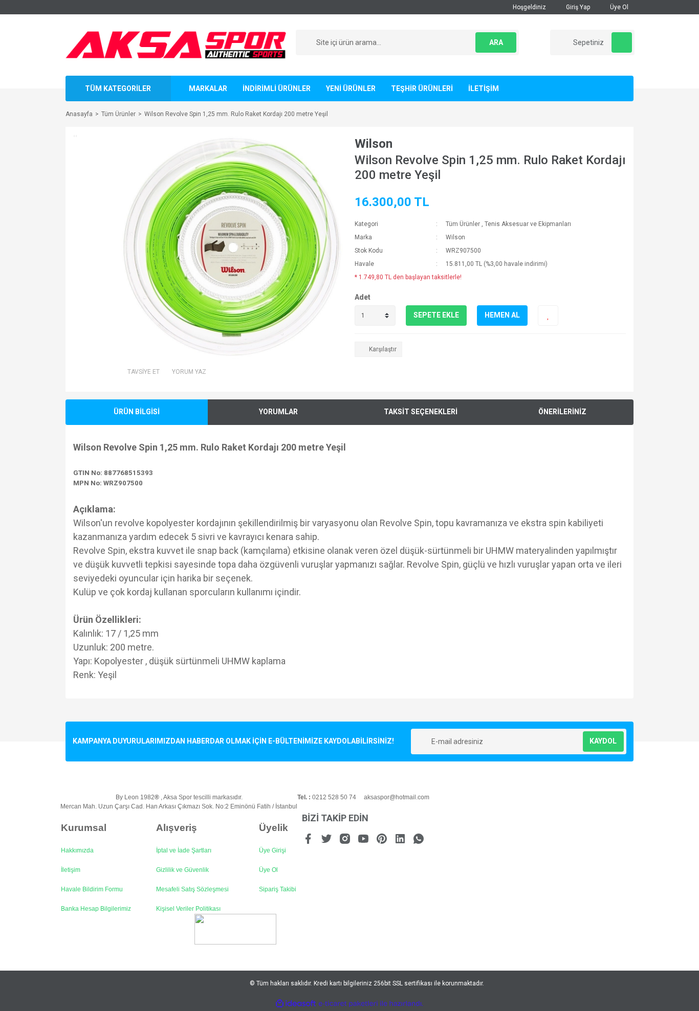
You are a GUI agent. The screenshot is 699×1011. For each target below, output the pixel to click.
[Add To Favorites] (548, 315)
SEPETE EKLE (436, 315)
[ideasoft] (295, 1004)
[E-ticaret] (348, 1003)
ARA (496, 42)
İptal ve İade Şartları (183, 850)
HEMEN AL (502, 315)
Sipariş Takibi (277, 889)
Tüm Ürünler (463, 224)
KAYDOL (603, 741)
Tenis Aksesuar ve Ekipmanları (528, 224)
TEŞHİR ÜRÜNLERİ (422, 88)
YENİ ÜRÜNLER (351, 88)
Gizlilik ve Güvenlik (182, 869)
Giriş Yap (577, 7)
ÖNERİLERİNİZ (562, 412)
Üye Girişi (272, 850)
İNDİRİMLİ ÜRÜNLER (277, 88)
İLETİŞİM (483, 88)
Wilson (373, 144)
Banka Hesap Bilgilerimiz (96, 908)
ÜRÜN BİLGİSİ (137, 412)
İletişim (70, 869)
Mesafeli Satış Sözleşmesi (192, 889)
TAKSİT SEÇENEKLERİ (420, 412)
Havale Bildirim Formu (92, 889)
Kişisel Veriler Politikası (188, 908)
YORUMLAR (278, 412)
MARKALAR (208, 88)
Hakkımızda (77, 850)
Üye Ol (618, 7)
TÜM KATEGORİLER (118, 88)
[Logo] (176, 44)
